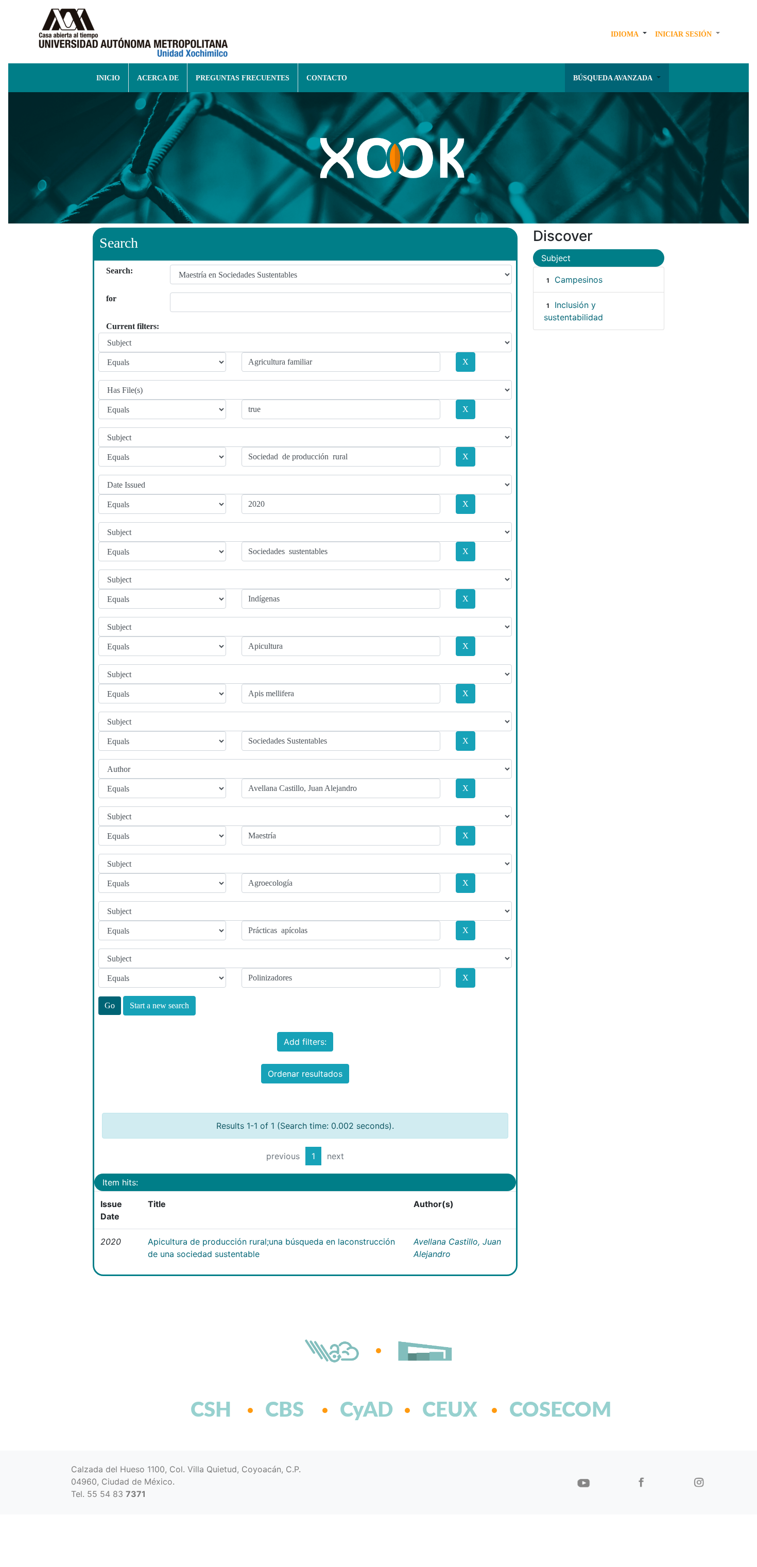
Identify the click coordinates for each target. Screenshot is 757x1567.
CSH (211, 1410)
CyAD (366, 1410)
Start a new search (159, 1005)
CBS (284, 1410)
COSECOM (537, 1410)
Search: (110, 270)
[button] (629, 34)
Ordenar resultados (305, 1074)
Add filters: (305, 1042)
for (110, 298)
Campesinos (579, 279)
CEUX (449, 1410)
